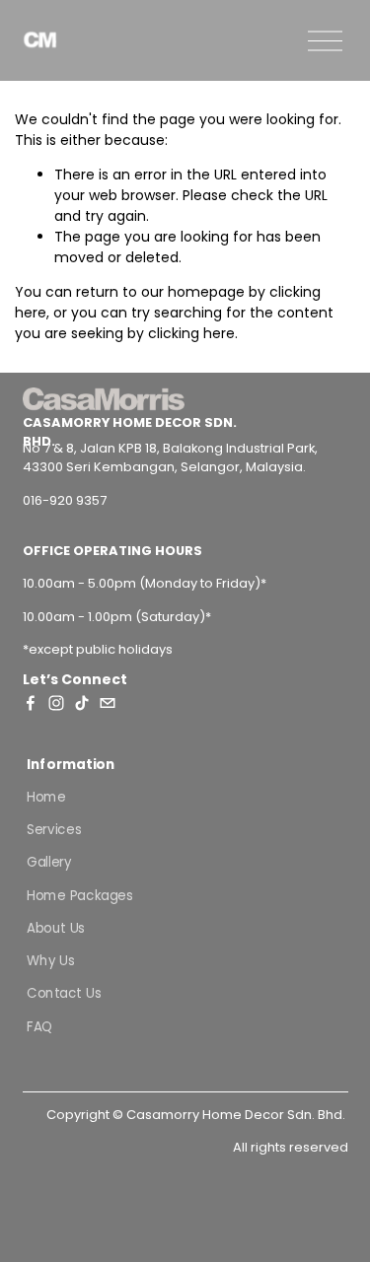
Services (54, 829)
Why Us (50, 960)
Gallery (49, 862)
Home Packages (79, 894)
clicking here (191, 333)
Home (46, 797)
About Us (56, 928)
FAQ (40, 1026)
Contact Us (64, 993)
